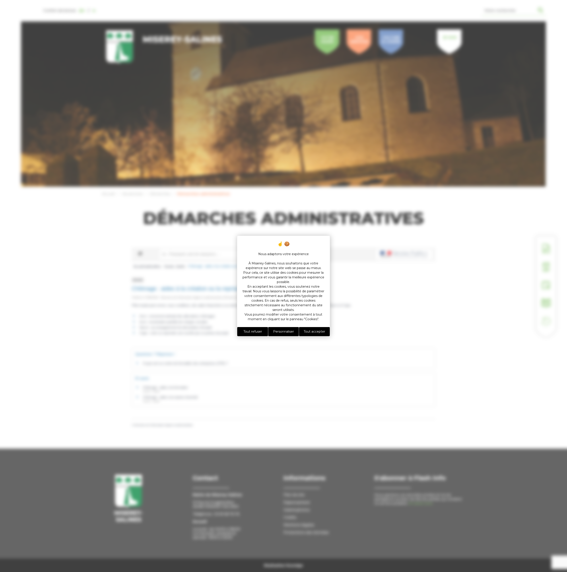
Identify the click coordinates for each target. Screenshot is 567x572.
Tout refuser (252, 332)
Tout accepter (314, 332)
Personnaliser (283, 332)
